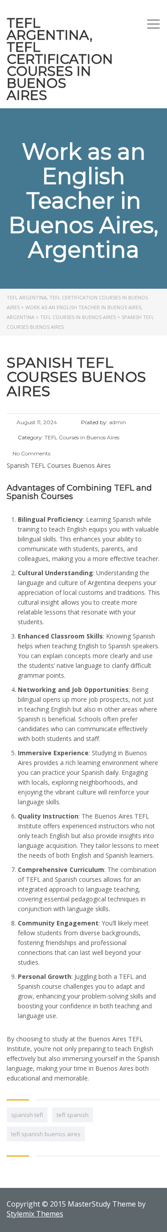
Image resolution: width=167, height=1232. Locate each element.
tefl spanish (73, 1115)
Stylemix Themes (35, 1214)
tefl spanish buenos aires (46, 1134)
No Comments (30, 453)
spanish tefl (27, 1115)
